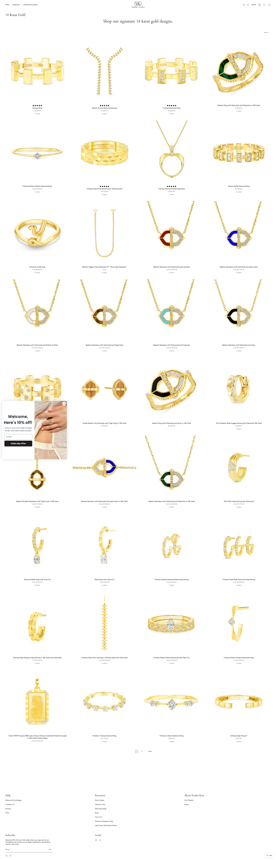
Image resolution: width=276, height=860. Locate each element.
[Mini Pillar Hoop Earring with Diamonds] (239, 467)
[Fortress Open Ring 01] (239, 702)
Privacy (8, 809)
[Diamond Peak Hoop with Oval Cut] (37, 545)
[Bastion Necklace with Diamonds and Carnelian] (171, 233)
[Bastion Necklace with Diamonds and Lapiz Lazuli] (239, 233)
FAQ (7, 813)
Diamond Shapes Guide (104, 821)
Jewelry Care (100, 804)
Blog (96, 813)
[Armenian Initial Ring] (37, 233)
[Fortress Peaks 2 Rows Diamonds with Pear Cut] (171, 623)
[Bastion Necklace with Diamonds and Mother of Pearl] (37, 311)
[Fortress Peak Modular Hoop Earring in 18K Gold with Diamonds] (37, 623)
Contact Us (9, 804)
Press (186, 804)
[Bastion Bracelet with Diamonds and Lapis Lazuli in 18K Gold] (104, 467)
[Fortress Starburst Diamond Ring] (37, 389)
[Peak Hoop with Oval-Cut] (104, 545)
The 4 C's (98, 817)
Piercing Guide (100, 809)
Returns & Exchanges (13, 800)
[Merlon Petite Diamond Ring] (239, 152)
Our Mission (189, 800)
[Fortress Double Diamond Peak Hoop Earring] (171, 545)
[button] (7, 5)
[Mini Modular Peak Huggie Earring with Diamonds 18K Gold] (239, 389)
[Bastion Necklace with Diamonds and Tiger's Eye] (104, 311)
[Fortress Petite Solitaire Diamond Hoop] (239, 623)
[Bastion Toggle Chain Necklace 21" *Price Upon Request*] (104, 233)
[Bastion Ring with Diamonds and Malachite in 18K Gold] (239, 71)
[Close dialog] (64, 404)
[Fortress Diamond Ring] (171, 71)
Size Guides (99, 800)
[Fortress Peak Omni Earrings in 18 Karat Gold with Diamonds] (104, 623)
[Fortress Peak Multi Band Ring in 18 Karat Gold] (104, 152)
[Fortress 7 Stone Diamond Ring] (104, 702)
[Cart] (269, 5)
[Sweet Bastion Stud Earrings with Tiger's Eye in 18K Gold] (104, 389)
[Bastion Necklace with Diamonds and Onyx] (239, 311)
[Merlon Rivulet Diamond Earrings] (104, 71)
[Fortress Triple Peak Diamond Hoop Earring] (239, 545)
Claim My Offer (18, 443)
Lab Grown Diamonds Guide (105, 825)
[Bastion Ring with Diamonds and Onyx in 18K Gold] (171, 389)
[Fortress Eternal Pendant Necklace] (171, 152)
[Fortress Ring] (37, 71)
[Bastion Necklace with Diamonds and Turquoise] (171, 311)
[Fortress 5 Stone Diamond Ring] (171, 702)
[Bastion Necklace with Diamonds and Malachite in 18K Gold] (171, 467)
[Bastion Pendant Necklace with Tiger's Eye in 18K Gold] (37, 467)
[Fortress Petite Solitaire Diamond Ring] (37, 152)
